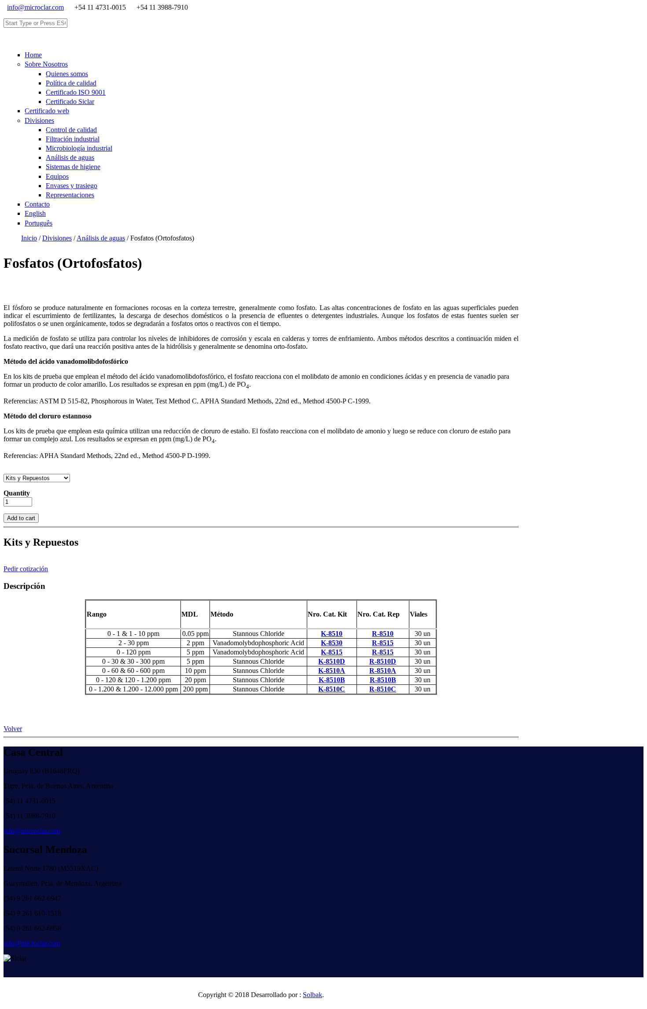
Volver (13, 728)
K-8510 (331, 633)
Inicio (29, 238)
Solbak (312, 994)
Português (38, 223)
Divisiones (39, 120)
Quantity (17, 493)
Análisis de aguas (70, 157)
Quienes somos (67, 74)
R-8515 (382, 643)
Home (33, 55)
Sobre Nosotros (46, 64)
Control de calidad (71, 129)
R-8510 (382, 633)
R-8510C (382, 689)
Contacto (37, 204)
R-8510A (382, 670)
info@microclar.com (35, 7)
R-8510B (383, 680)
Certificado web (47, 111)
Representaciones (70, 195)
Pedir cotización (26, 569)
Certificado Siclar (70, 101)
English (35, 213)
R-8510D (382, 661)
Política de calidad (71, 83)
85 (331, 689)
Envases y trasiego (71, 185)
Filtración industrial (72, 139)
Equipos (57, 176)
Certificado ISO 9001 (76, 92)
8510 (331, 670)
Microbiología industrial (79, 148)
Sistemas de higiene (73, 166)
